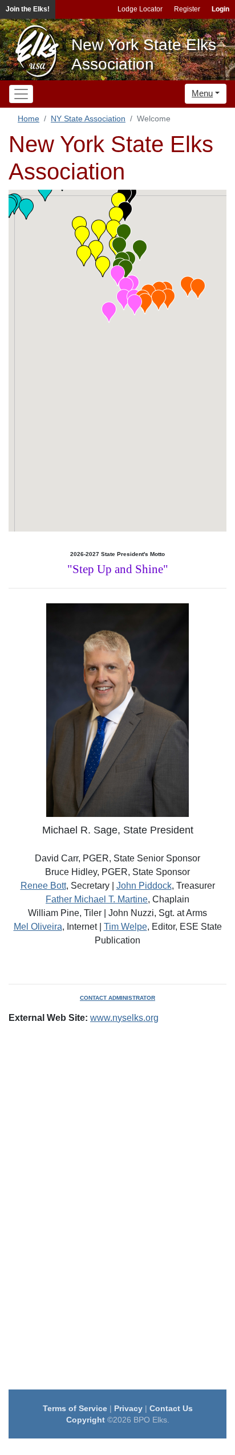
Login (220, 9)
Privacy (128, 1408)
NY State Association (88, 118)
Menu (202, 93)
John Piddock (144, 885)
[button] (158, 300)
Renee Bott (43, 885)
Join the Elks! (28, 9)
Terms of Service (75, 1408)
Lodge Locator (140, 9)
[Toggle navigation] (21, 94)
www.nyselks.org (124, 1018)
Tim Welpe (125, 926)
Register (187, 9)
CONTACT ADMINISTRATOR (117, 998)
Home (28, 118)
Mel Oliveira (38, 926)
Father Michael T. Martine (97, 899)
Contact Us (171, 1408)
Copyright (85, 1419)
